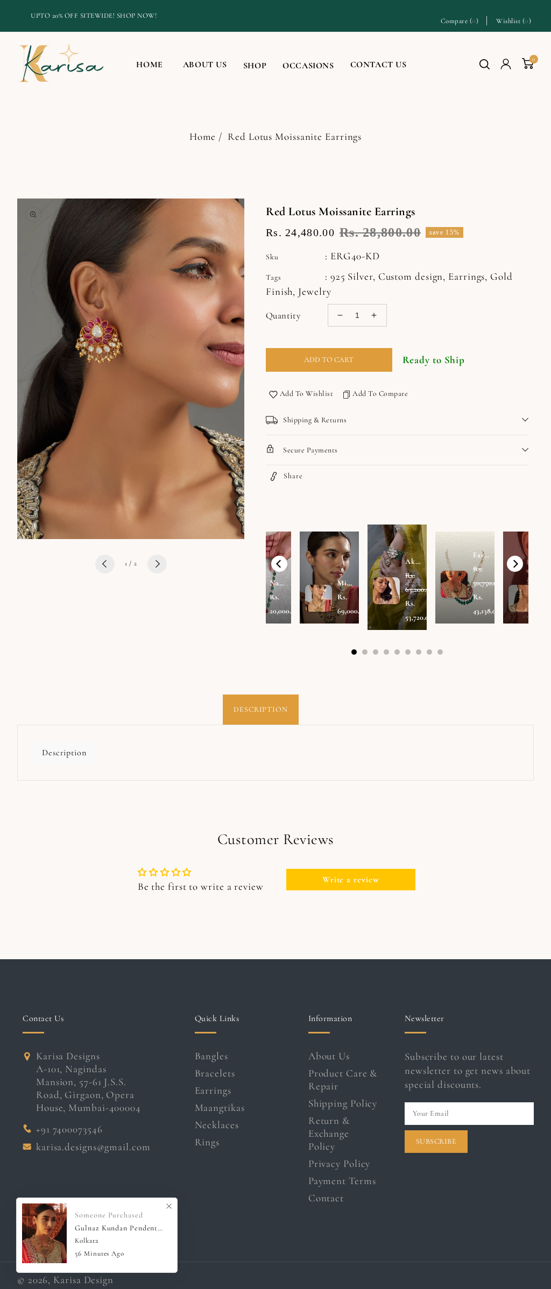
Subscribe (436, 1141)
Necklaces (217, 1124)
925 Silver (351, 276)
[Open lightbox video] (397, 577)
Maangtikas (220, 1107)
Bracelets (215, 1073)
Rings (207, 1142)
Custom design (410, 276)
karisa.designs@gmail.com (93, 1147)
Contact (326, 1198)
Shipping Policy (343, 1103)
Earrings (466, 276)
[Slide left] (105, 564)
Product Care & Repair (343, 1079)
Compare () (460, 20)
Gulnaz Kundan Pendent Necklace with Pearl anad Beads (119, 1228)
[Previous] (279, 564)
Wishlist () (513, 20)
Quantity (283, 315)
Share (293, 475)
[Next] (515, 564)
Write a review (350, 879)
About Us (329, 1056)
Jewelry (314, 291)
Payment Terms (342, 1180)
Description (261, 709)
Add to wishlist (307, 393)
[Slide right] (157, 564)
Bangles (211, 1056)
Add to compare (380, 393)
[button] (484, 64)
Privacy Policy (339, 1163)
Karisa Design (83, 1279)
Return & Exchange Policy (329, 1133)
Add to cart (329, 359)
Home (202, 136)
